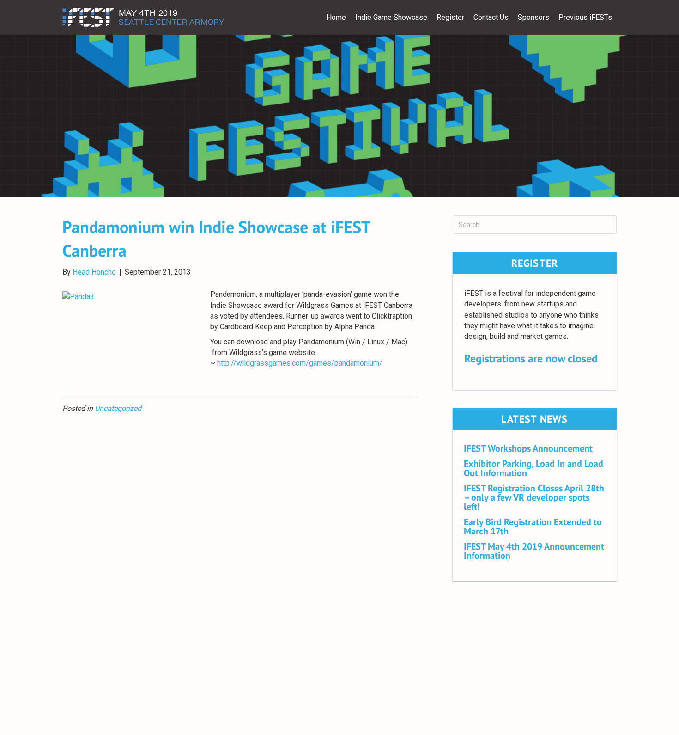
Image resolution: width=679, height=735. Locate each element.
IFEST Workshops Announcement (528, 448)
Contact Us (491, 17)
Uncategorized (118, 408)
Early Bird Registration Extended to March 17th (533, 526)
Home (336, 17)
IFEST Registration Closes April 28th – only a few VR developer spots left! (534, 497)
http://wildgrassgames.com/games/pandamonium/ (299, 363)
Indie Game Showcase (391, 17)
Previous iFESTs (585, 17)
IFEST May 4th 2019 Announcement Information (534, 551)
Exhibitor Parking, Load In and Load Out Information (533, 468)
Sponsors (533, 17)
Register (450, 17)
